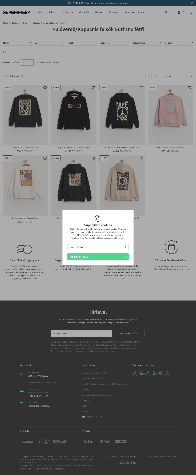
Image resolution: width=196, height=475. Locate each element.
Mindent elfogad (79, 257)
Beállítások (76, 247)
